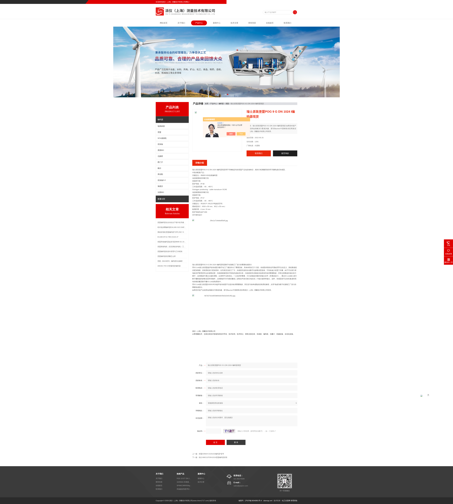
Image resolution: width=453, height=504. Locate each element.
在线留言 (286, 2)
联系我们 (294, 2)
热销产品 (180, 474)
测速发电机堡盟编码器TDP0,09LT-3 (170, 232)
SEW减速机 (162, 138)
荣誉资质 (252, 23)
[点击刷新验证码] (229, 431)
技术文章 (234, 23)
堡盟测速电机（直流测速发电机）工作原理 (172, 247)
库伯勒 (160, 174)
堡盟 (159, 132)
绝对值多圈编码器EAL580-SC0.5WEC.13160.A (172, 227)
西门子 (160, 162)
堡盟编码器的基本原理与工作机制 (169, 251)
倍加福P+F (162, 180)
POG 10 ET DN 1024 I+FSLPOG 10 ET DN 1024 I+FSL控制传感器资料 (184, 478)
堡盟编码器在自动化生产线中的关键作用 (172, 222)
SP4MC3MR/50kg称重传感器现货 (184, 485)
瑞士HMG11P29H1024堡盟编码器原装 (213, 457)
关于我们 (181, 23)
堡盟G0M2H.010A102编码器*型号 (211, 454)
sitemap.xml (267, 501)
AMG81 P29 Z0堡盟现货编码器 (169, 266)
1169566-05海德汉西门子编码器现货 (184, 482)
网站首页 (163, 23)
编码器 (221, 103)
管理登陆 (294, 501)
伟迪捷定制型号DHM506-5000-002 (184, 489)
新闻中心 (216, 23)
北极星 (160, 156)
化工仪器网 (286, 501)
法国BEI (161, 192)
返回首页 (278, 2)
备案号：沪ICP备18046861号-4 (250, 501)
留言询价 (285, 153)
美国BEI (161, 150)
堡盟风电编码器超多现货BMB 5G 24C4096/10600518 (172, 242)
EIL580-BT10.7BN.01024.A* (167, 237)
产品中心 (199, 23)
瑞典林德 (161, 126)
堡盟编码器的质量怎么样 (166, 256)
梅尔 (159, 168)
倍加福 (160, 144)
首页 (206, 103)
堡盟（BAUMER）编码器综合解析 (170, 261)
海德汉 (160, 186)
